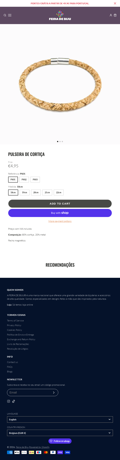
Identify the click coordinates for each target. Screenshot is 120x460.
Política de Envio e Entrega (20, 334)
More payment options (60, 221)
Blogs (10, 371)
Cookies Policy (14, 329)
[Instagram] (8, 401)
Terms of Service (15, 320)
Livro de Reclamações (18, 344)
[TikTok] (13, 401)
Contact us (12, 362)
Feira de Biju (22, 447)
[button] (57, 141)
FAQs (10, 366)
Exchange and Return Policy (21, 339)
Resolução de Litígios (17, 348)
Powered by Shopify (39, 447)
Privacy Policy (14, 325)
